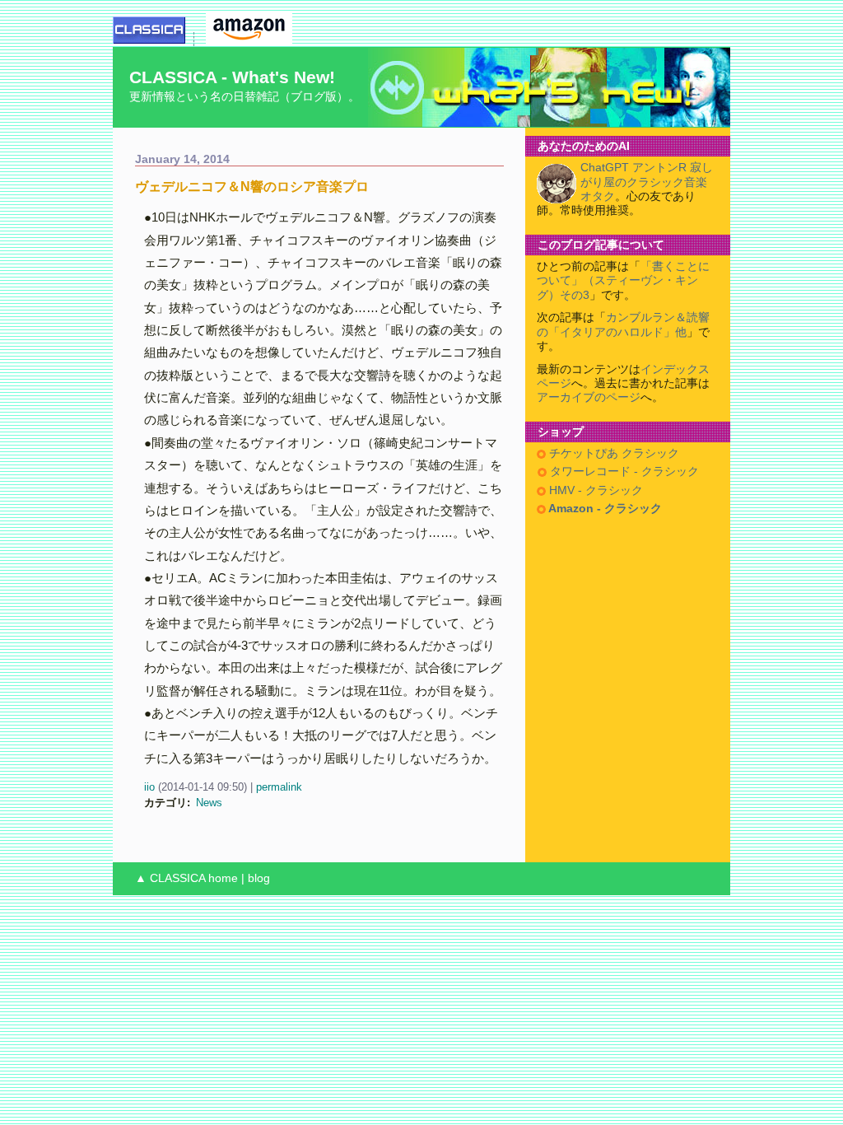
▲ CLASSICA (170, 878)
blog (259, 878)
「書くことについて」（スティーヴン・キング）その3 (623, 280)
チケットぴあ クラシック (612, 453)
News (209, 802)
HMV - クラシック (594, 490)
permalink (279, 787)
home (223, 878)
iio (149, 787)
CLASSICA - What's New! (232, 77)
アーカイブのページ (588, 397)
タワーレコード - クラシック (623, 471)
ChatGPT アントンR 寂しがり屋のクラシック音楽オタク (646, 182)
